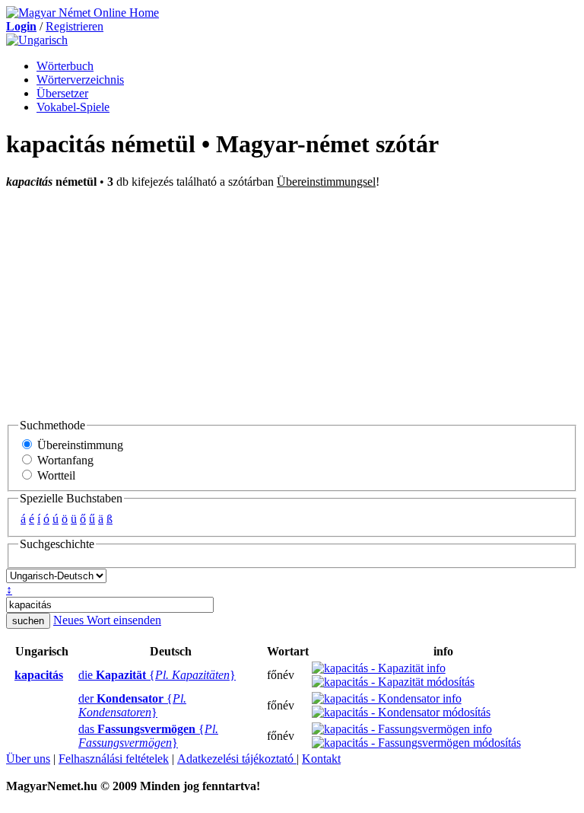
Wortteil (54, 475)
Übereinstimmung (78, 444)
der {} (132, 705)
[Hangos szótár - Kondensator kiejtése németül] (73, 706)
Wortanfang (64, 460)
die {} (157, 674)
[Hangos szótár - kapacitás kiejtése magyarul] (9, 675)
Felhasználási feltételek (114, 758)
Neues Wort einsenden (107, 620)
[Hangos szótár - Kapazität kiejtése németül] (73, 675)
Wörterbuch (65, 65)
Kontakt (321, 758)
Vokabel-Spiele (73, 106)
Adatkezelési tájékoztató (237, 758)
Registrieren (74, 26)
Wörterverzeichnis (80, 79)
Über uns (28, 758)
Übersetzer (62, 93)
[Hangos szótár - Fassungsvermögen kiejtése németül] (73, 736)
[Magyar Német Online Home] (82, 12)
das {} (148, 735)
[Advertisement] (292, 303)
